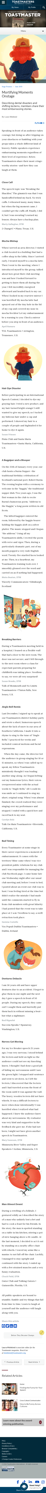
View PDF (30, 24)
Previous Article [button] (13, 1362)
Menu (23, 31)
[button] (23, 1335)
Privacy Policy (6, 1443)
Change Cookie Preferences (12, 1459)
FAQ (3, 1441)
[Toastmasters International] (23, 2)
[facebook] (35, 123)
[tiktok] (37, 123)
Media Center (6, 1454)
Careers (4, 1456)
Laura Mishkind (11, 117)
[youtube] (41, 123)
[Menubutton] (3, 2)
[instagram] (43, 123)
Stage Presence (7, 87)
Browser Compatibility (9, 1449)
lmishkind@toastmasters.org (15, 1353)
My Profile (32, 7)
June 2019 (18, 87)
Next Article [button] (33, 1362)
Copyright (5, 1451)
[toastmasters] (23, 14)
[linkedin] (39, 123)
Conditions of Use (8, 1446)
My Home (15, 7)
